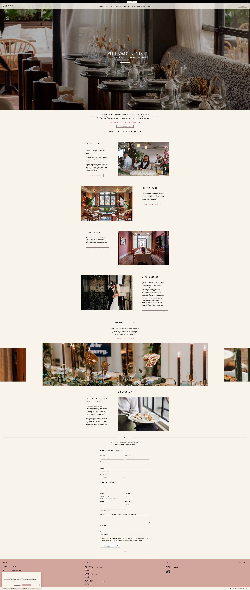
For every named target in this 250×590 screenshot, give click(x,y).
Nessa (13, 569)
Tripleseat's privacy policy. (142, 538)
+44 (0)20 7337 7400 (88, 576)
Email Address (103, 468)
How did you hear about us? (106, 531)
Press (4, 569)
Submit (125, 551)
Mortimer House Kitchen (16, 570)
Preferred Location (104, 487)
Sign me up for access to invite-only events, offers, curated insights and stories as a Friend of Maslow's (122, 540)
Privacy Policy (16, 580)
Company (102, 462)
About (4, 567)
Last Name (127, 455)
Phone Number (103, 474)
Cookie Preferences (17, 585)
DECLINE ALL (35, 585)
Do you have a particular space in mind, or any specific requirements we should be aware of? (119, 514)
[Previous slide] (119, 177)
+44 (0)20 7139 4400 (88, 569)
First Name (102, 455)
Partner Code (103, 525)
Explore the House (132, 1)
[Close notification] (248, 1)
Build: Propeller (244, 588)
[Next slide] (168, 177)
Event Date (102, 493)
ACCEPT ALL (26, 585)
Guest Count (128, 501)
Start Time (127, 493)
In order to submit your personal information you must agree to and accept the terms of (125, 538)
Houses (4, 570)
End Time (102, 501)
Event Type (102, 508)
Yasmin (13, 567)
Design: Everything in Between (235, 588)
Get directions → (87, 570)
